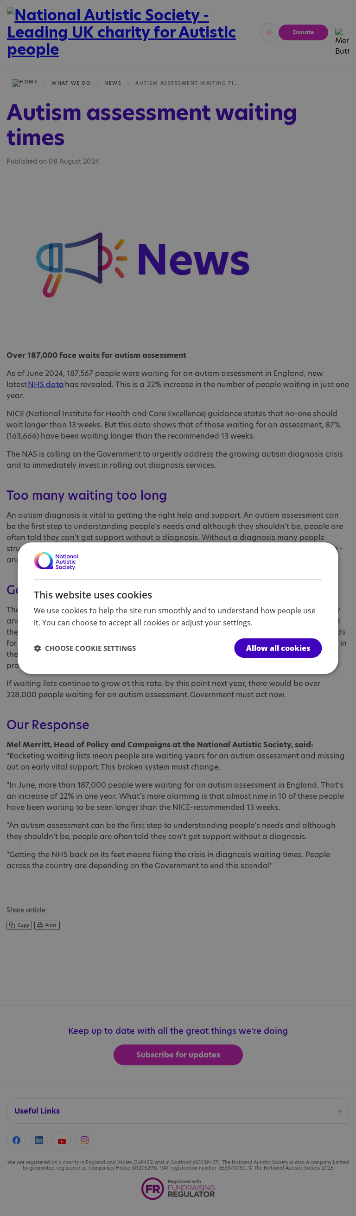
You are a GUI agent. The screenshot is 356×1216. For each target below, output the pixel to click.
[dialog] (178, 608)
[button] (85, 648)
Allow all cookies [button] (278, 648)
